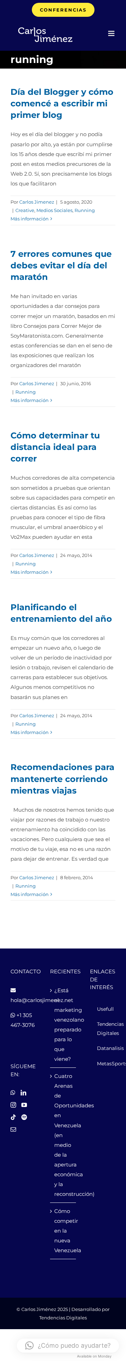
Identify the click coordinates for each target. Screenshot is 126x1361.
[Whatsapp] (12, 1092)
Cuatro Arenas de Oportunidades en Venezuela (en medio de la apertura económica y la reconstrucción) (63, 1135)
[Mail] (13, 1129)
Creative (24, 210)
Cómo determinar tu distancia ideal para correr (55, 447)
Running (85, 210)
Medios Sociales (54, 210)
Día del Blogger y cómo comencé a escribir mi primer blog (61, 103)
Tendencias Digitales (63, 1317)
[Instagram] (13, 1105)
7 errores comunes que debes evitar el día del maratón (61, 265)
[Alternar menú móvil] (111, 33)
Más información (29, 218)
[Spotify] (24, 1117)
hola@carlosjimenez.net (41, 1000)
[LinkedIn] (23, 1092)
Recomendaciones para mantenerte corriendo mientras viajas (62, 779)
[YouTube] (24, 1105)
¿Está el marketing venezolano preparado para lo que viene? (63, 1024)
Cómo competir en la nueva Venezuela (63, 1231)
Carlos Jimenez (36, 202)
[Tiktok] (13, 1117)
